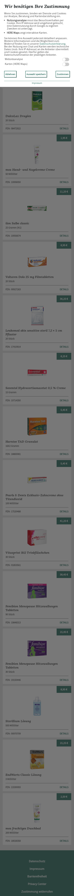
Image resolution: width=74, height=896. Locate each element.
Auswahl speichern (36, 74)
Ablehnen (10, 74)
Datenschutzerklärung (52, 44)
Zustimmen (63, 74)
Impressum (37, 83)
